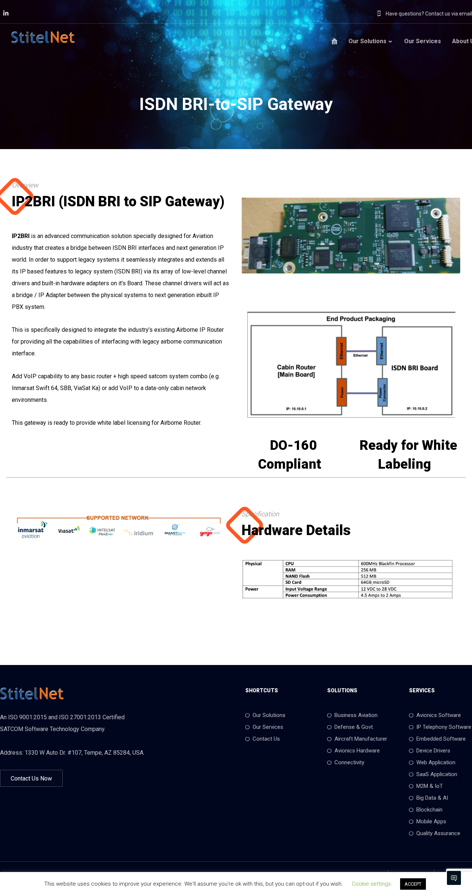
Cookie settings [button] (371, 884)
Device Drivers (433, 750)
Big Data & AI (432, 798)
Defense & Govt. (354, 727)
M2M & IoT (429, 786)
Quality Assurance (438, 833)
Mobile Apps (431, 821)
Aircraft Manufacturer (360, 738)
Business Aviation (356, 715)
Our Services (268, 727)
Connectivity (349, 762)
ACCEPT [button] (413, 884)
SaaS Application (436, 774)
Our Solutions (269, 715)
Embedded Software (441, 738)
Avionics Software (438, 715)
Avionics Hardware (357, 750)
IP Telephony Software (443, 727)
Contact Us (266, 738)
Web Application (435, 762)
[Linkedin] (6, 13)
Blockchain (429, 809)
